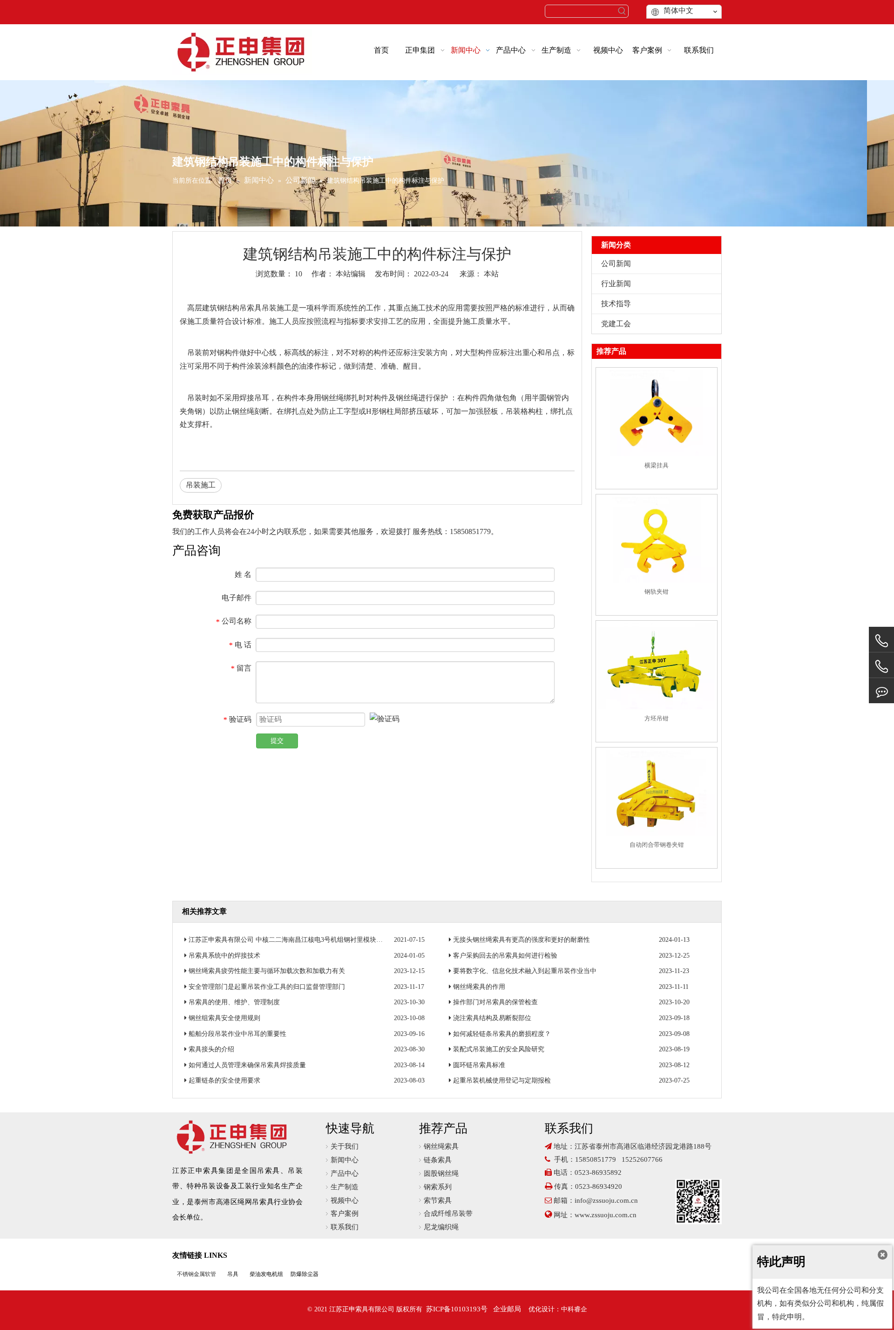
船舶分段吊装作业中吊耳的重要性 (237, 1033)
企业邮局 (507, 1309)
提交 (277, 740)
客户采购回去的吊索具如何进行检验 (505, 955)
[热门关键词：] (622, 11)
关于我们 (345, 1146)
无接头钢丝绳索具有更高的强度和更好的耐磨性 (521, 939)
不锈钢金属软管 (196, 1274)
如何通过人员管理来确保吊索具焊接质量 (247, 1065)
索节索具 (438, 1200)
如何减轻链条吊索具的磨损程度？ (502, 1033)
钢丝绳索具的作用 (479, 986)
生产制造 (345, 1187)
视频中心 (345, 1200)
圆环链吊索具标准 (479, 1065)
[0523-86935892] (881, 641)
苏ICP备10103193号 (457, 1309)
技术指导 (616, 304)
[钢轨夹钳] (656, 539)
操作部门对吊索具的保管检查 (495, 1002)
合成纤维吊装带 (448, 1213)
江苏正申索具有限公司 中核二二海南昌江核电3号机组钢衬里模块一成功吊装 (299, 939)
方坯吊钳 (656, 718)
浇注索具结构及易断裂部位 (492, 1018)
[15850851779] (881, 666)
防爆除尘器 (304, 1274)
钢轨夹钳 (656, 591)
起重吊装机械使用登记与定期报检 (502, 1080)
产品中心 (345, 1173)
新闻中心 (345, 1160)
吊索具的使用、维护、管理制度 (234, 1002)
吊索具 (250, 308)
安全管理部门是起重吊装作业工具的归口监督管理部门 (267, 986)
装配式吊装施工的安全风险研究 (498, 1049)
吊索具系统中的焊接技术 (224, 955)
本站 (491, 274)
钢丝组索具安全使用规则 (224, 1018)
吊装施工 (201, 485)
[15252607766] (881, 691)
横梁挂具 (656, 465)
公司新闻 (616, 263)
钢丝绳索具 (441, 1146)
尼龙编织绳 (441, 1227)
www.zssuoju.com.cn (606, 1215)
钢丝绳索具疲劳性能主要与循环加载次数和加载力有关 (267, 970)
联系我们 (345, 1227)
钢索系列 (438, 1187)
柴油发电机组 (266, 1274)
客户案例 (345, 1213)
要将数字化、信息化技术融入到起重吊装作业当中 (524, 970)
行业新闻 (616, 284)
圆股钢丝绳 (441, 1173)
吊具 (232, 1274)
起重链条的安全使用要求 (224, 1080)
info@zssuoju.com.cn (606, 1200)
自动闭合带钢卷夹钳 (657, 844)
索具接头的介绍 (211, 1049)
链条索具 (438, 1160)
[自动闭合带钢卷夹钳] (656, 792)
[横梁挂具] (656, 413)
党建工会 (616, 324)
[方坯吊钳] (656, 666)
